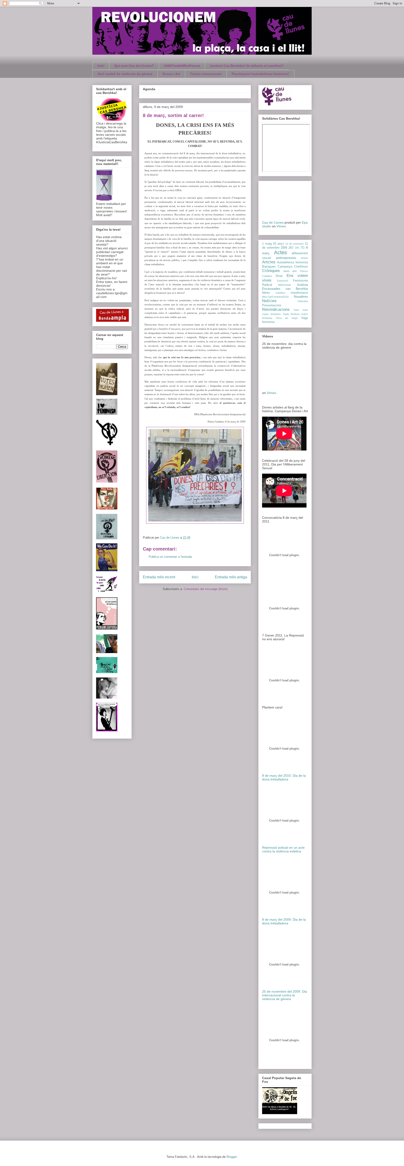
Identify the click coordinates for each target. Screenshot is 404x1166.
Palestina (303, 301)
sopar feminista (271, 314)
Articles (268, 262)
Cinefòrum (301, 266)
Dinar (279, 276)
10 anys (278, 243)
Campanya (285, 266)
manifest (280, 292)
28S (297, 247)
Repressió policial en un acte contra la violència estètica (283, 849)
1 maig (267, 243)
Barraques (269, 266)
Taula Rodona (291, 314)
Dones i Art (171, 74)
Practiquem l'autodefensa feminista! (260, 74)
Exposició (282, 280)
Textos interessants (206, 74)
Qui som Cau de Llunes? (134, 66)
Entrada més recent (159, 577)
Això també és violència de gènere (124, 74)
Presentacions (271, 305)
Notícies (269, 301)
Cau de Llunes (273, 222)
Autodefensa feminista (292, 262)
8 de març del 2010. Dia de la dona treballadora (284, 777)
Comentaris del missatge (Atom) (205, 589)
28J (291, 247)
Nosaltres (301, 296)
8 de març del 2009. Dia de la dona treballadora (284, 921)
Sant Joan (301, 309)
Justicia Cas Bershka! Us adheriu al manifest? (247, 66)
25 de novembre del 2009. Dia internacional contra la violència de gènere (284, 995)
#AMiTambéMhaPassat (182, 66)
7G (303, 247)
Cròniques (271, 270)
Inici (100, 66)
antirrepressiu (286, 258)
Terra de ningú (287, 318)
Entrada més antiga (231, 577)
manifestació (299, 292)
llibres (266, 292)
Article (304, 258)
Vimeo (281, 226)
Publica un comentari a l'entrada (170, 556)
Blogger (232, 1157)
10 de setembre (294, 243)
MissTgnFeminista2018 (275, 296)
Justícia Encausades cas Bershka (285, 286)
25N (284, 247)
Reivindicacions (276, 309)
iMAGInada (284, 284)
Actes (280, 252)
